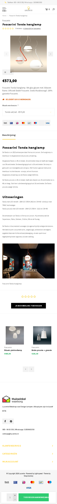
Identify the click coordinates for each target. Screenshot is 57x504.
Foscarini (6, 20)
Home (4, 16)
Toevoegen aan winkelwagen (36, 497)
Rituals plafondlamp (13, 350)
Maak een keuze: (10, 105)
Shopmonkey (28, 476)
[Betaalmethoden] (5, 123)
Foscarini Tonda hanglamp (18, 16)
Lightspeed (39, 473)
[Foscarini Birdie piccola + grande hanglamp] (42, 335)
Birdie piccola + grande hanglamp (42, 350)
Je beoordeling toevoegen (28, 305)
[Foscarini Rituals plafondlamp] (14, 335)
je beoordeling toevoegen (32, 28)
